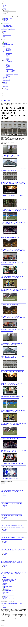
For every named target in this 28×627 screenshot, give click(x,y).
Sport (7, 55)
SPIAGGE (5, 89)
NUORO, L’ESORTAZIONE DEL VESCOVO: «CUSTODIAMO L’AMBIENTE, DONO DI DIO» (12, 502)
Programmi (5, 33)
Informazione (9, 53)
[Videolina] (5, 23)
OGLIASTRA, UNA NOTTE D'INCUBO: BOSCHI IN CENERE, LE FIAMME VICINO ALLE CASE (13, 562)
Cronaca (8, 66)
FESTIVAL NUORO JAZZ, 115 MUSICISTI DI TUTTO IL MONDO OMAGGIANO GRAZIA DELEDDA (14, 538)
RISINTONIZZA (7, 35)
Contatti (5, 597)
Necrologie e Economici (8, 595)
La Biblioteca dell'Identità (8, 581)
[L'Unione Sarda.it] (7, 18)
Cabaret (7, 64)
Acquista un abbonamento (8, 580)
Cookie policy (6, 593)
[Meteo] (4, 2)
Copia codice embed (5, 137)
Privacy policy (6, 592)
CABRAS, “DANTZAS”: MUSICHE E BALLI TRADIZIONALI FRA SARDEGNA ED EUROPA (12, 526)
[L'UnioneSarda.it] (7, 586)
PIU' (4, 36)
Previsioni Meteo (7, 80)
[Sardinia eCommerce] (8, 20)
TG (4, 32)
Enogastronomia (9, 69)
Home (4, 31)
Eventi (7, 58)
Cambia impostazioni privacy (9, 598)
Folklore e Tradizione (10, 70)
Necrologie (5, 84)
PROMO (5, 77)
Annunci (5, 83)
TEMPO (5, 88)
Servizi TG (8, 49)
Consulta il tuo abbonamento (9, 579)
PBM (4, 584)
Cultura (7, 56)
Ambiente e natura (10, 62)
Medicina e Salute (10, 71)
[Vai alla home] (5, 29)
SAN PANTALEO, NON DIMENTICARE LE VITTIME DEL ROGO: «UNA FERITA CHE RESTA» (13, 573)
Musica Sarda (9, 61)
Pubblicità (5, 86)
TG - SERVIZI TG (6, 100)
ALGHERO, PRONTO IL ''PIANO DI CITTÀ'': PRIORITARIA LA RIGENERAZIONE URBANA (12, 514)
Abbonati (5, 82)
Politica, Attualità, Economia (12, 74)
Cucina (7, 59)
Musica (7, 72)
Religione (8, 76)
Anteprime (8, 50)
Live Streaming (6, 78)
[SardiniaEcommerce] (8, 590)
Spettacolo (8, 54)
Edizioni (8, 48)
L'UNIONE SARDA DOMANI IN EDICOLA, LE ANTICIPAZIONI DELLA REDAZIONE (12, 491)
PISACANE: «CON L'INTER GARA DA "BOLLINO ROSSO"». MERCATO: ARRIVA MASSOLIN (13, 550)
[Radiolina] (5, 19)
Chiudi (2, 625)
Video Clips (5, 60)
